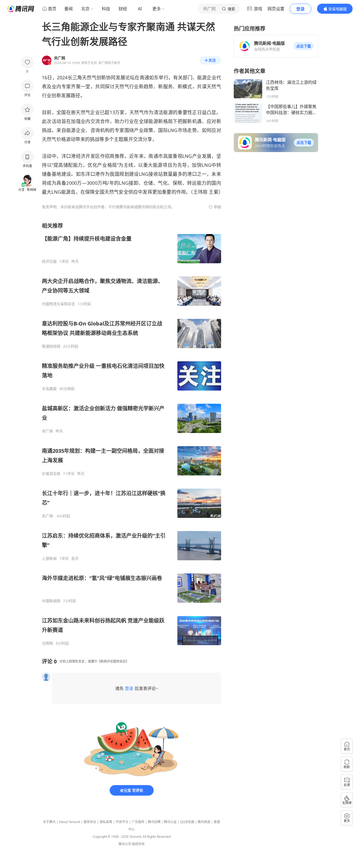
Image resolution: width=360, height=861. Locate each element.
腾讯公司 (125, 844)
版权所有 (138, 844)
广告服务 (138, 822)
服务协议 (90, 822)
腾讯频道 (204, 822)
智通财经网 (51, 346)
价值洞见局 (51, 473)
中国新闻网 (51, 601)
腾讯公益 (170, 822)
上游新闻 (49, 558)
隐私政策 (106, 822)
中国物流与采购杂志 (58, 304)
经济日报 (49, 261)
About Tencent (69, 822)
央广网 (47, 431)
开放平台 (122, 822)
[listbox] (131, 434)
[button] (304, 46)
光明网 (47, 643)
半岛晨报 (49, 389)
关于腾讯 (49, 822)
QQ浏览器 (187, 822)
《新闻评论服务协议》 (113, 661)
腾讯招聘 (154, 822)
